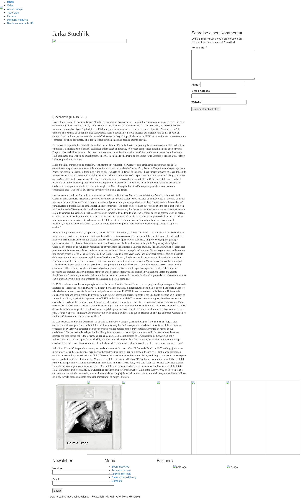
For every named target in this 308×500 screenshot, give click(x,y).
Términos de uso (121, 470)
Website (196, 102)
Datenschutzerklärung (124, 477)
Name (195, 84)
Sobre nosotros (120, 466)
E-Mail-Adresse (201, 91)
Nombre (57, 468)
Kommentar (199, 47)
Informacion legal (121, 473)
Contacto (117, 481)
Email (55, 479)
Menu (10, 2)
